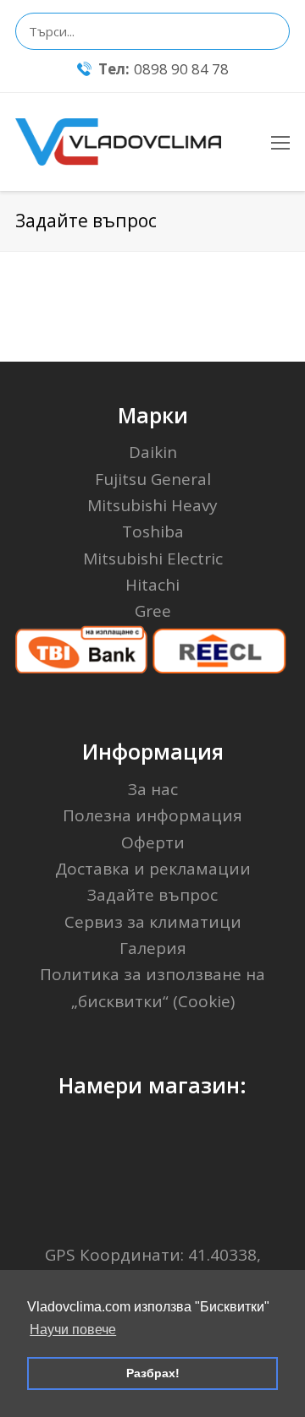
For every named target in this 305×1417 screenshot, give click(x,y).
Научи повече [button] (73, 1329)
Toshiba (153, 531)
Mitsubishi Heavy (152, 505)
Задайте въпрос (152, 895)
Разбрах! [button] (153, 1373)
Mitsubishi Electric (153, 559)
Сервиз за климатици (152, 922)
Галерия (152, 948)
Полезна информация (152, 815)
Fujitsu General (153, 479)
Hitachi (152, 585)
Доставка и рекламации (153, 869)
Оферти (153, 842)
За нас (153, 789)
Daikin (153, 452)
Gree (153, 611)
